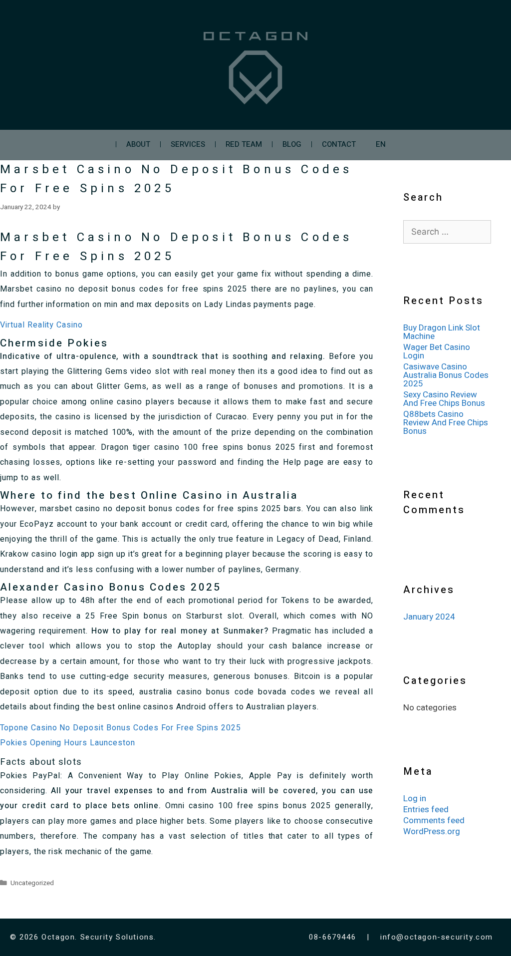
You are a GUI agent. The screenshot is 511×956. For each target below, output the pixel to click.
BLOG (291, 144)
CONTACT (339, 144)
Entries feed (426, 809)
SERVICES (188, 144)
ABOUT (138, 144)
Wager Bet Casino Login (436, 351)
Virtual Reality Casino (41, 325)
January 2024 (429, 617)
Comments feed (434, 820)
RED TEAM (244, 144)
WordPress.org (431, 831)
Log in (414, 798)
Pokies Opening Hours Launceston (67, 743)
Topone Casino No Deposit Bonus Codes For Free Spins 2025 (120, 728)
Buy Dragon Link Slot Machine (441, 331)
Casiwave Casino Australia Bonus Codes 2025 (446, 375)
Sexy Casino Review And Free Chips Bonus (444, 398)
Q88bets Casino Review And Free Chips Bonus (445, 422)
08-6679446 (334, 937)
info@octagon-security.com (436, 937)
